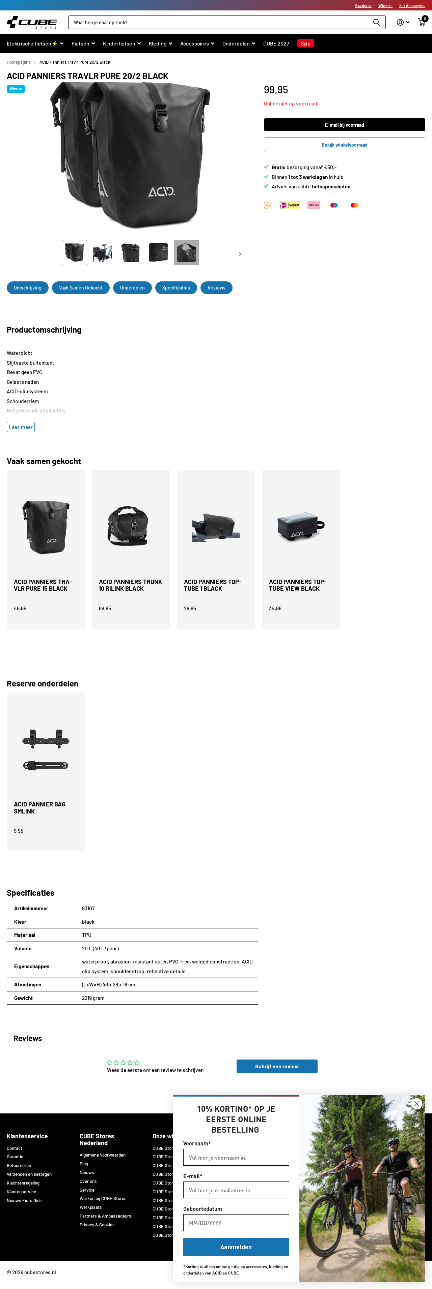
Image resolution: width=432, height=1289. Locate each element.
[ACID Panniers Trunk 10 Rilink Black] (131, 527)
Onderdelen (236, 43)
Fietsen (80, 43)
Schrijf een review (277, 1066)
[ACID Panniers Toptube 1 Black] (216, 527)
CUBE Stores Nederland (97, 1139)
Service (87, 1190)
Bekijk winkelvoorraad (345, 145)
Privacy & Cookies (97, 1224)
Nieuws (87, 1172)
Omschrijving (28, 287)
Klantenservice (412, 5)
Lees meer (21, 427)
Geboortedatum (202, 1208)
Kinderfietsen (119, 43)
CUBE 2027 (276, 43)
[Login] (403, 22)
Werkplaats (91, 1207)
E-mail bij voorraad (344, 125)
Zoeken (376, 22)
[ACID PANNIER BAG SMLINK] (46, 750)
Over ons (88, 1181)
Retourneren (19, 1165)
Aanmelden (236, 1247)
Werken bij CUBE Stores (103, 1198)
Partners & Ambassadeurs (105, 1216)
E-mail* (192, 1175)
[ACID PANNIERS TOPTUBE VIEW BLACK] (301, 527)
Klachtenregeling (23, 1183)
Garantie (15, 1156)
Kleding (158, 43)
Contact (14, 1148)
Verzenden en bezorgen (29, 1174)
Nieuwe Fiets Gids (24, 1200)
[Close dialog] (417, 1104)
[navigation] (74, 252)
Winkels (385, 5)
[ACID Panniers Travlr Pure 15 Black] (46, 527)
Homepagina (19, 62)
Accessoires (194, 43)
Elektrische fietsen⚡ (32, 43)
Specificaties (176, 287)
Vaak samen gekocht (81, 287)
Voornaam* (197, 1143)
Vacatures (363, 5)
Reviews (216, 287)
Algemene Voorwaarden (103, 1155)
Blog (84, 1163)
